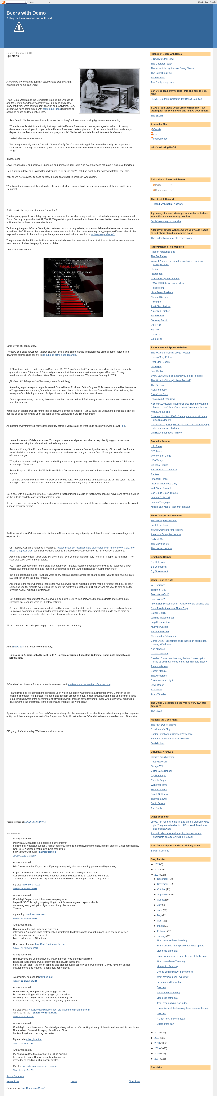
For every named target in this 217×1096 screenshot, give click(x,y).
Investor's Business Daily (164, 483)
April (160, 920)
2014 (157, 869)
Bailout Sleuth (158, 613)
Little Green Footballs (162, 292)
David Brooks (158, 803)
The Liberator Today (161, 63)
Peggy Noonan (159, 761)
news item (18, 646)
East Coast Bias (159, 394)
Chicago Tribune (159, 465)
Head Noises (158, 77)
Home (74, 1081)
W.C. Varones (158, 585)
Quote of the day (165, 1024)
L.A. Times (156, 446)
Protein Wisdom (159, 666)
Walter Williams (159, 785)
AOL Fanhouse (159, 389)
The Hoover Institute (161, 548)
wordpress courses (35, 914)
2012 (157, 1032)
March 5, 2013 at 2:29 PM (23, 1070)
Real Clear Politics (160, 306)
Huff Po (155, 329)
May (159, 915)
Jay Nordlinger (158, 775)
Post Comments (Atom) (33, 1088)
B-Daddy (156, 129)
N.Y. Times (156, 451)
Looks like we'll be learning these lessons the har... (183, 1008)
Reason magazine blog (163, 252)
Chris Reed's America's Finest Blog (169, 608)
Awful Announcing (160, 412)
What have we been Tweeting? (173, 977)
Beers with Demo (26, 13)
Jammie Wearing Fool (162, 617)
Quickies (12, 56)
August (161, 899)
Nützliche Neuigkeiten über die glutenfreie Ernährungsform (59, 1009)
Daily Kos (156, 325)
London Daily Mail (160, 497)
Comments (161, 190)
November (163, 884)
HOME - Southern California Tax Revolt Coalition (176, 99)
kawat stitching (47, 852)
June (160, 910)
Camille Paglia (158, 780)
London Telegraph (160, 502)
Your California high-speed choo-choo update (180, 945)
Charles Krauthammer (162, 757)
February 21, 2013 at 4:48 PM (25, 918)
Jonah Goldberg (159, 794)
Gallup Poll (157, 339)
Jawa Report (157, 685)
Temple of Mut (158, 590)
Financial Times (159, 479)
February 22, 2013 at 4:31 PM (25, 981)
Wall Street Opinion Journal (165, 278)
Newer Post (12, 1081)
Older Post (134, 1081)
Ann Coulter (157, 808)
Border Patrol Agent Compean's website (172, 734)
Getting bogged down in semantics (175, 971)
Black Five (156, 689)
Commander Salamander (164, 636)
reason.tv (155, 334)
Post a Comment (15, 1076)
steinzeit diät (45, 977)
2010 (157, 1043)
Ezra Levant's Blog (160, 729)
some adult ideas (52, 109)
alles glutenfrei (33, 1039)
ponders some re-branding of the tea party (89, 684)
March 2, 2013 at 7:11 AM (23, 1043)
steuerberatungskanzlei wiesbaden (41, 1066)
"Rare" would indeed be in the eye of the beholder (183, 956)
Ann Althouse (158, 649)
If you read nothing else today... (173, 1003)
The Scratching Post (161, 73)
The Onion (156, 711)
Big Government (159, 571)
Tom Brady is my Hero (162, 82)
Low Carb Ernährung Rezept (50, 944)
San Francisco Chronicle (164, 469)
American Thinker (160, 311)
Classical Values (159, 653)
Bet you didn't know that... (170, 982)
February (162, 931)
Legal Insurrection (160, 622)
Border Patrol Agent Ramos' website (170, 738)
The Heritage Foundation (164, 520)
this (123, 426)
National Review (159, 297)
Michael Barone (159, 789)
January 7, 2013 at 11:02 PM (24, 856)
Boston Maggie (159, 671)
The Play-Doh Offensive (163, 724)
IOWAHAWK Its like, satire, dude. (168, 283)
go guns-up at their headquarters (59, 355)
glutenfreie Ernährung (45, 1012)
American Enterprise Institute (166, 534)
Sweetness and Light (162, 680)
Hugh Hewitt (157, 315)
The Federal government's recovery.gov (171, 238)
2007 (157, 1058)
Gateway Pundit (159, 320)
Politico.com (157, 288)
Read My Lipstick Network (168, 204)
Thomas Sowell (159, 799)
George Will (157, 766)
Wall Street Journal (161, 488)
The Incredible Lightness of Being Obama (172, 68)
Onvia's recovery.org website (166, 221)
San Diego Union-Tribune (164, 493)
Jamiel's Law (157, 743)
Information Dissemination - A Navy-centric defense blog (180, 603)
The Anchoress (159, 675)
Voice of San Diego (161, 455)
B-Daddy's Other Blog (162, 59)
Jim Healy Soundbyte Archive (166, 432)
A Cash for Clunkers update (171, 1018)
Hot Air (154, 269)
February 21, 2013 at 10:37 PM (25, 948)
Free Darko (157, 371)
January (161, 936)
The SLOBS (157, 115)
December (163, 879)
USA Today (157, 460)
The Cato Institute (160, 543)
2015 (157, 864)
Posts (158, 185)
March (160, 926)
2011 (157, 1038)
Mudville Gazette (159, 627)
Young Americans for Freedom (167, 530)
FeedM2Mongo (160, 138)
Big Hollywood (158, 562)
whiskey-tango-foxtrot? (103, 234)
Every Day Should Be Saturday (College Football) (177, 376)
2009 (157, 1048)
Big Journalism (159, 566)
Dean (154, 134)
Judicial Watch (158, 539)
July (159, 905)
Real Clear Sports (160, 362)
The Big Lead (158, 385)
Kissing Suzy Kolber (161, 357)
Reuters (155, 474)
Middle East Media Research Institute (170, 507)
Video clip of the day (167, 951)
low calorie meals (31, 884)
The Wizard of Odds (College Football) (171, 352)
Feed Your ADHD (160, 594)
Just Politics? (158, 599)
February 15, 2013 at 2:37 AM (25, 889)
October (161, 889)
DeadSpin (156, 366)
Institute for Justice (160, 525)
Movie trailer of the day (168, 992)
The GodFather (159, 256)
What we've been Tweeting (171, 961)
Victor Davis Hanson (161, 771)
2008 (157, 1053)
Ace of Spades (158, 694)
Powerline (156, 301)
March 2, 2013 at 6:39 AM (23, 1017)
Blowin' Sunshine (160, 850)
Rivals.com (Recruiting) (163, 399)
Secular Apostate (160, 631)
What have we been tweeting (172, 940)
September (163, 894)
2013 (157, 874)
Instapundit (156, 274)
